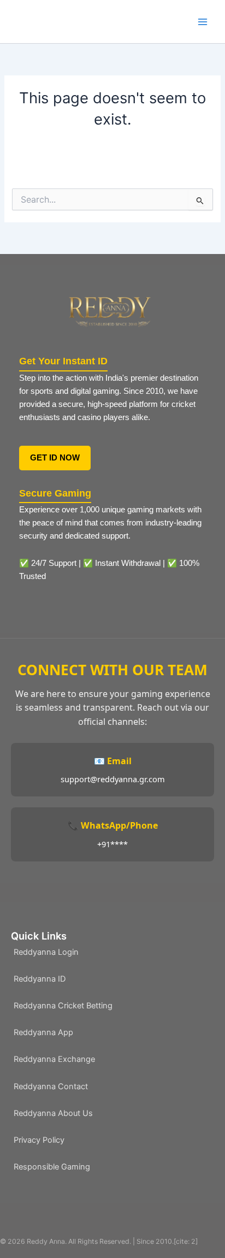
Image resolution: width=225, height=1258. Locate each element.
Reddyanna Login (46, 952)
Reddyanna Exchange (54, 1059)
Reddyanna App (43, 1032)
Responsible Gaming (52, 1167)
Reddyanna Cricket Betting (63, 1006)
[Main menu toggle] (202, 21)
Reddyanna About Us (53, 1113)
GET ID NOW (55, 457)
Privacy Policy (39, 1140)
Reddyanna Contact (51, 1086)
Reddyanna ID (40, 979)
